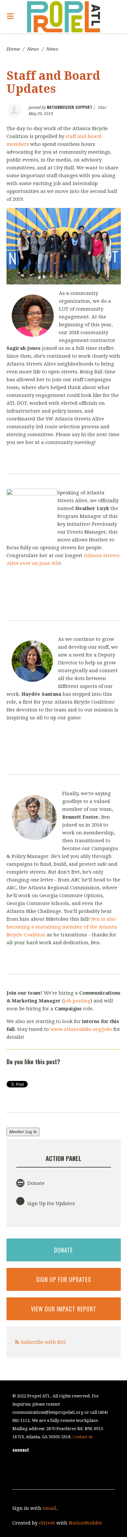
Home (13, 49)
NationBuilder (85, 1523)
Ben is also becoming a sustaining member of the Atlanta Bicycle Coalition (62, 927)
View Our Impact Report (63, 1309)
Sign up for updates (63, 1279)
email (49, 1508)
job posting (77, 1001)
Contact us (82, 1436)
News (33, 49)
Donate (35, 1183)
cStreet (47, 1523)
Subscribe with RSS (43, 1342)
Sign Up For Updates (50, 1203)
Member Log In (23, 1132)
